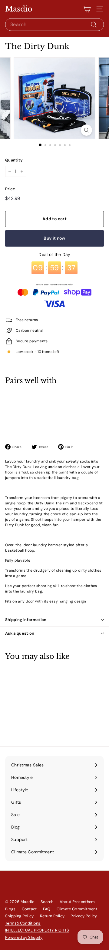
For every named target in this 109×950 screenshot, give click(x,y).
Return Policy (52, 915)
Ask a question (20, 633)
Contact (29, 909)
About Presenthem (77, 901)
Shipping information (26, 619)
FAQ (47, 909)
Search (47, 901)
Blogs (10, 909)
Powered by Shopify (23, 937)
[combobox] (54, 24)
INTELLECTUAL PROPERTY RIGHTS (37, 930)
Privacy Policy (84, 915)
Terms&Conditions (23, 923)
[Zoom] (86, 130)
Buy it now (54, 238)
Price (10, 188)
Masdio (18, 9)
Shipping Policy (19, 915)
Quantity (14, 160)
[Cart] (87, 9)
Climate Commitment (77, 909)
